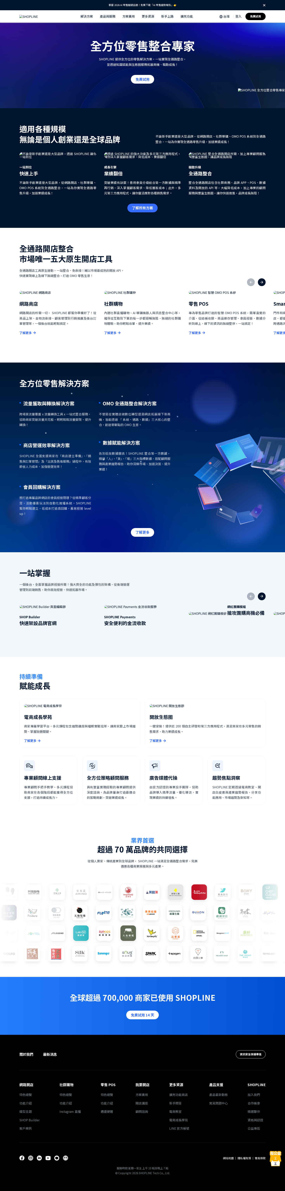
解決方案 (86, 16)
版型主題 (25, 1111)
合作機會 (254, 1103)
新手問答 (175, 1103)
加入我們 (254, 1094)
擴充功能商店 (178, 1094)
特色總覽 (25, 1094)
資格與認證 (255, 1120)
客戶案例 (25, 1128)
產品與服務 (107, 16)
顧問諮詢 (142, 1111)
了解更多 (25, 332)
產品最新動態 (218, 1094)
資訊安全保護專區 (251, 1054)
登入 (238, 16)
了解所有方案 (142, 207)
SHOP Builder (29, 1120)
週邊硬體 (107, 1111)
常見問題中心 (218, 1103)
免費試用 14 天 (142, 1014)
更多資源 (148, 16)
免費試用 (255, 16)
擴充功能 (186, 16)
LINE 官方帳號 (179, 1128)
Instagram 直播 (70, 1111)
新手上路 (167, 16)
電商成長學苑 (178, 1120)
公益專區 (254, 1128)
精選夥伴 (254, 1111)
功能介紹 (25, 1103)
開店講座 (142, 1103)
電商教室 (175, 1111)
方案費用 (128, 16)
